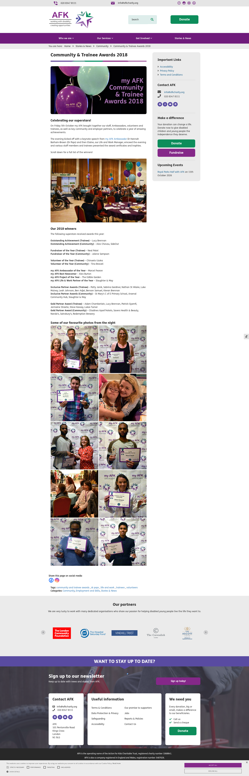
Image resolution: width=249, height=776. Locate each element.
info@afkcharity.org (128, 3)
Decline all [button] (212, 771)
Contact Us (130, 724)
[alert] (124, 768)
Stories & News (183, 38)
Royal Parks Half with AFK (171, 171)
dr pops (95, 587)
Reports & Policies (134, 718)
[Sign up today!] (127, 673)
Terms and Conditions (171, 74)
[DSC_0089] (123, 494)
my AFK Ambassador (116, 139)
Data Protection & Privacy (104, 713)
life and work (107, 587)
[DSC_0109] (123, 542)
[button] (63, 771)
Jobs (127, 713)
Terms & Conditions (101, 707)
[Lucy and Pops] (123, 397)
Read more (117, 763)
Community (69, 590)
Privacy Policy (167, 70)
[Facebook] (51, 580)
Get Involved (143, 38)
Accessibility (166, 66)
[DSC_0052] (74, 542)
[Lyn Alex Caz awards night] (74, 349)
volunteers (132, 587)
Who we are (65, 38)
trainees (120, 587)
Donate (184, 19)
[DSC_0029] (74, 397)
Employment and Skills (88, 590)
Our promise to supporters (138, 707)
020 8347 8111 (68, 3)
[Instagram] (57, 580)
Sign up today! (178, 681)
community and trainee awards (72, 587)
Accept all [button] (213, 765)
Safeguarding (98, 718)
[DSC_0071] (123, 445)
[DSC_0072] (74, 445)
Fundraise (176, 153)
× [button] (247, 762)
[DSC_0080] (74, 494)
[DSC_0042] (123, 349)
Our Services (104, 38)
